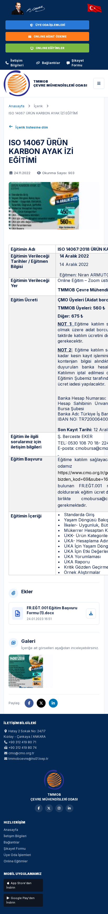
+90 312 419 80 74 (22, 748)
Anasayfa (16, 106)
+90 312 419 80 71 (22, 742)
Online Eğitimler (16, 861)
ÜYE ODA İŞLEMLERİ (50, 25)
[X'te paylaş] (41, 703)
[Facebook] (39, 808)
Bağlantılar (51, 63)
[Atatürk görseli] (28, 8)
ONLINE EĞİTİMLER (50, 48)
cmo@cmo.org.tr (21, 753)
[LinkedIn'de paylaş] (53, 703)
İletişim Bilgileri (17, 62)
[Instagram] (59, 808)
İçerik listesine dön (31, 127)
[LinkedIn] (69, 808)
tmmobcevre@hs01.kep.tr (28, 759)
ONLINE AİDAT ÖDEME (50, 36)
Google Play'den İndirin (20, 900)
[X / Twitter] (49, 808)
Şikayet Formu (78, 62)
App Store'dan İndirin (18, 885)
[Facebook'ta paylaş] (29, 703)
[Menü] (98, 83)
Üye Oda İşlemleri (17, 855)
